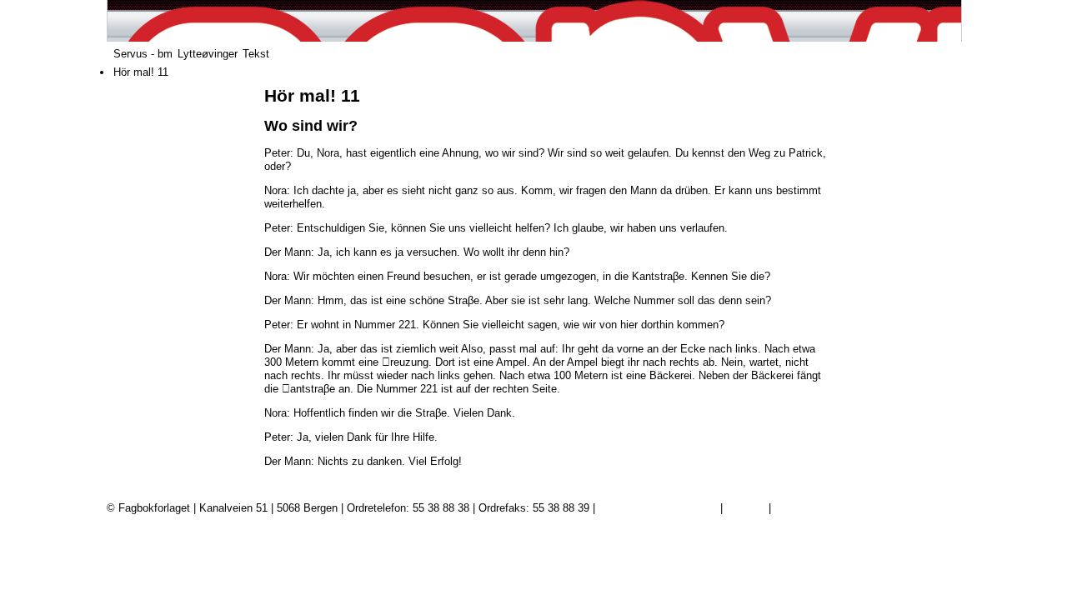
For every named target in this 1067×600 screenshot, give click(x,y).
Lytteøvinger (208, 54)
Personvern (801, 508)
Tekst (256, 54)
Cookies (745, 508)
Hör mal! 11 (140, 72)
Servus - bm (143, 54)
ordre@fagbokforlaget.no (658, 508)
